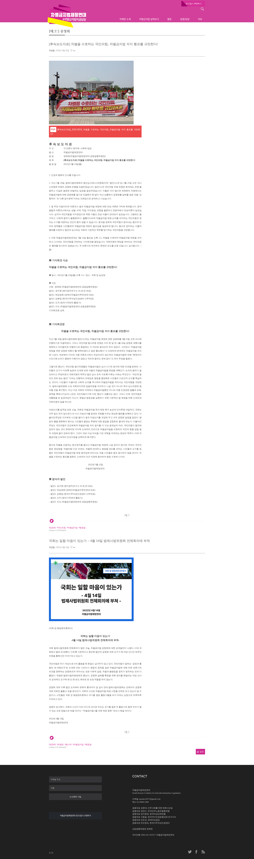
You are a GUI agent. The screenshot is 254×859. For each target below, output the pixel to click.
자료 (200, 19)
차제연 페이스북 (196, 852)
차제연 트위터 (190, 852)
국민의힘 (62, 528)
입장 (202, 752)
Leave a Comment (57, 530)
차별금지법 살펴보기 (149, 19)
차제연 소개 (125, 19)
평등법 (83, 528)
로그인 (51, 853)
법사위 (69, 744)
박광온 (61, 744)
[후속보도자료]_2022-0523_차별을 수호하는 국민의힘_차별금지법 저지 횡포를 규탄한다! (95, 131)
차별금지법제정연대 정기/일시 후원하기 (75, 815)
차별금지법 (73, 528)
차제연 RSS (203, 852)
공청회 (53, 528)
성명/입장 (184, 19)
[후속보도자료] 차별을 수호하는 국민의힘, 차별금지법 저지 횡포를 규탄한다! (103, 44)
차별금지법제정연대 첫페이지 (67, 16)
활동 (169, 19)
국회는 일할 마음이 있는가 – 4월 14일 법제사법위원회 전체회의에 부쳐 (99, 541)
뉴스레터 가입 (75, 797)
